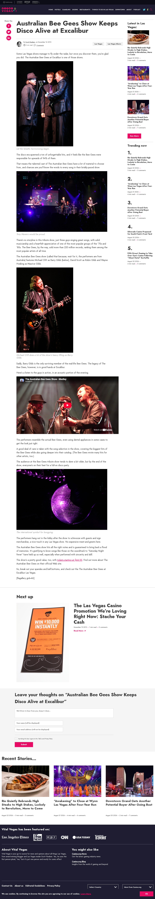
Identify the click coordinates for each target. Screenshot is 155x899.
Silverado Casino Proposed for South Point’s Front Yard (140, 233)
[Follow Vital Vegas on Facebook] (147, 9)
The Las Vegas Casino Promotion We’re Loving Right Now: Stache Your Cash (100, 614)
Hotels (57, 10)
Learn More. (86, 894)
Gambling (66, 10)
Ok (146, 894)
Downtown (120, 10)
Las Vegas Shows (114, 44)
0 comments (40, 45)
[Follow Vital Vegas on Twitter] (144, 9)
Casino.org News (79, 853)
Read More (78, 630)
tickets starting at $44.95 (69, 560)
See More (134, 136)
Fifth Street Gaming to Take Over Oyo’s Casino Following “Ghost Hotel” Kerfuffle (140, 255)
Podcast (137, 10)
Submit (24, 744)
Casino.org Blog (79, 861)
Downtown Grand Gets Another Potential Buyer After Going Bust (138, 119)
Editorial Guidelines (35, 885)
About (129, 10)
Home (51, 10)
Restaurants (85, 10)
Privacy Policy (53, 885)
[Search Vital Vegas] (151, 9)
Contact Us (7, 885)
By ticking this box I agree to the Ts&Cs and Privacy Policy (35, 739)
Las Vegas (98, 44)
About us (19, 885)
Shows (75, 10)
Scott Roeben (30, 42)
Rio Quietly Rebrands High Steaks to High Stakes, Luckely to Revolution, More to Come (140, 51)
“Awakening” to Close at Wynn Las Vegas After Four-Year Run (140, 86)
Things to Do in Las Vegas (103, 10)
